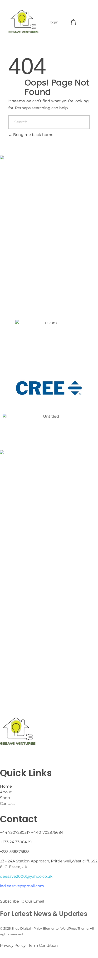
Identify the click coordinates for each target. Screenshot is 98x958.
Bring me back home (33, 134)
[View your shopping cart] (74, 22)
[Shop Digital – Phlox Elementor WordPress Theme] (23, 21)
